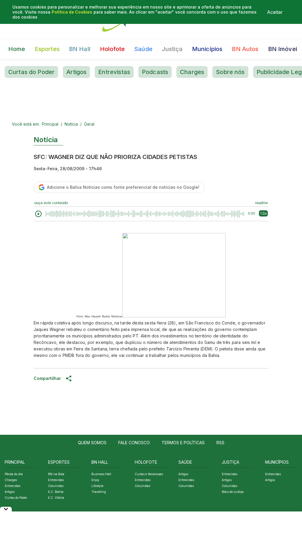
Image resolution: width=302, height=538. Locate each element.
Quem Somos (92, 442)
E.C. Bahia (55, 491)
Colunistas (55, 486)
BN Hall (80, 49)
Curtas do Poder (31, 72)
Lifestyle (97, 486)
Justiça (172, 49)
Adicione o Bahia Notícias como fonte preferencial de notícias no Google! (123, 187)
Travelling (98, 491)
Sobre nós (230, 72)
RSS (220, 442)
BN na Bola (56, 474)
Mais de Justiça (233, 491)
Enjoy (95, 480)
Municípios (207, 49)
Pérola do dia (14, 474)
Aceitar (275, 12)
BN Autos (245, 49)
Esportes (47, 49)
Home (16, 49)
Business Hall (101, 474)
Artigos (76, 72)
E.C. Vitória (56, 497)
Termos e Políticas (183, 442)
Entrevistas (114, 72)
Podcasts (155, 72)
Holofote (112, 49)
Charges (192, 72)
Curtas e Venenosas (149, 474)
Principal (50, 124)
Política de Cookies (72, 11)
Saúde (143, 49)
